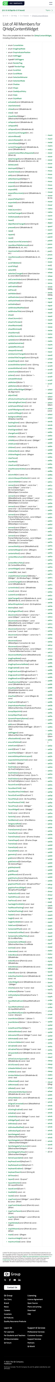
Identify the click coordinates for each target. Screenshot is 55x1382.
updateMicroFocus (15, 346)
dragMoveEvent (14, 678)
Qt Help (14, 16)
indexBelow (13, 966)
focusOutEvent (14, 795)
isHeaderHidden (14, 1068)
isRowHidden (13, 1097)
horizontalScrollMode (16, 941)
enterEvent (12, 745)
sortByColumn (14, 336)
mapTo (10, 1216)
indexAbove (12, 954)
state (50, 946)
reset (10, 237)
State (15, 94)
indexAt (11, 960)
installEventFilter (15, 1028)
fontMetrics (12, 820)
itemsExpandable (15, 1157)
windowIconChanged (16, 353)
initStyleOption (14, 995)
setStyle (51, 788)
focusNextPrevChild (16, 791)
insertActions (13, 1022)
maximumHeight (14, 1238)
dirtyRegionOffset (15, 611)
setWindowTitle (14, 311)
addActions (12, 385)
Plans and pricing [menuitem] (34, 1306)
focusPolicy (12, 798)
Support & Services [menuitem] (36, 1327)
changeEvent (13, 433)
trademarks (6, 1260)
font (9, 813)
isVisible (11, 1113)
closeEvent (12, 465)
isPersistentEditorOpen (17, 1091)
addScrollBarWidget (16, 389)
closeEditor (12, 116)
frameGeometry (14, 829)
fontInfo (11, 816)
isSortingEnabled (15, 1109)
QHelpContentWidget (42, 35)
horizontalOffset (14, 928)
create (10, 572)
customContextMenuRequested (21, 152)
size (49, 902)
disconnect (12, 614)
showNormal (13, 332)
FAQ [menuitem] (29, 1314)
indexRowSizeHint (15, 976)
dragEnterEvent (14, 671)
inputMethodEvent (15, 1000)
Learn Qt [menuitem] (8, 1327)
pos (49, 251)
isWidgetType (13, 1120)
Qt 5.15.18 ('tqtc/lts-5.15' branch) (13, 10)
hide (10, 206)
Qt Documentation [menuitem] (11, 1339)
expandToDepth (14, 199)
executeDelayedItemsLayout (19, 756)
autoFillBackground (16, 409)
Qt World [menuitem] (31, 1346)
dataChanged (13, 158)
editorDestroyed (14, 178)
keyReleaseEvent (15, 1165)
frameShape (13, 840)
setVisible (12, 304)
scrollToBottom (14, 262)
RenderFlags (20, 66)
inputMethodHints (15, 1006)
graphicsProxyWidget (16, 887)
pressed (11, 227)
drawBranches (14, 682)
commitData (13, 143)
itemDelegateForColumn (18, 1146)
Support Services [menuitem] (34, 1339)
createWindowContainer (18, 575)
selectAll (11, 269)
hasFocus (12, 900)
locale (10, 1195)
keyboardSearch (14, 1172)
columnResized (14, 139)
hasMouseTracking (15, 907)
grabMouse (12, 870)
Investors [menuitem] (8, 1314)
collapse (11, 122)
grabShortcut (13, 878)
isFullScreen (13, 1064)
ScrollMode (17, 73)
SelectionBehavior (20, 77)
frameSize (12, 843)
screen (50, 362)
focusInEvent (13, 784)
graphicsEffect (14, 883)
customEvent (13, 594)
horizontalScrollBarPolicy (18, 936)
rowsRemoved (14, 256)
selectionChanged (15, 273)
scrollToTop (12, 266)
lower (10, 220)
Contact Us (12, 1287)
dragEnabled (13, 667)
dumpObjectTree (14, 715)
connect (11, 485)
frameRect (12, 833)
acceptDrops (13, 360)
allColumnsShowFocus (17, 398)
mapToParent (13, 1228)
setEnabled (12, 286)
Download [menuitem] (32, 1310)
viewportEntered (15, 350)
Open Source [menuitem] (33, 1303)
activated (11, 102)
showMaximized (14, 325)
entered (11, 182)
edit (9, 175)
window (51, 1101)
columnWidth (13, 481)
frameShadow (13, 836)
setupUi (51, 884)
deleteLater (12, 164)
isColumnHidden (14, 1042)
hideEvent (12, 925)
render (50, 286)
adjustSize (12, 395)
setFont (51, 567)
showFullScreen (14, 321)
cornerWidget (13, 568)
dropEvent (12, 702)
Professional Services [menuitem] (36, 1331)
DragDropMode (19, 48)
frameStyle (12, 847)
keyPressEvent (14, 1161)
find (9, 763)
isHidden (11, 1071)
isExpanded (13, 1052)
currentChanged (14, 147)
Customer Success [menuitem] (35, 1335)
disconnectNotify (15, 654)
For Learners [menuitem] (9, 1331)
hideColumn (13, 209)
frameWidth (13, 850)
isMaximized (13, 1081)
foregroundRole (14, 823)
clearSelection (13, 105)
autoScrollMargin (15, 413)
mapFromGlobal (14, 1205)
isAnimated (12, 1038)
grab (10, 858)
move (50, 188)
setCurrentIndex (14, 279)
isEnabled (12, 1045)
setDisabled (13, 282)
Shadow (16, 84)
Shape (15, 87)
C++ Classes (24, 16)
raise (10, 230)
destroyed (12, 168)
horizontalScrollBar (15, 932)
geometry (12, 854)
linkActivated (13, 216)
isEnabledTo (13, 1049)
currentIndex (13, 587)
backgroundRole (14, 416)
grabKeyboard (13, 867)
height (10, 918)
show (10, 314)
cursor (10, 591)
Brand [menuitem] (6, 1303)
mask (10, 1234)
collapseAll (12, 125)
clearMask (12, 461)
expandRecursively (15, 193)
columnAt (12, 474)
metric (50, 145)
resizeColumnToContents (18, 241)
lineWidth (12, 1192)
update (11, 339)
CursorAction (18, 45)
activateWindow (14, 378)
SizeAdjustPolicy (19, 91)
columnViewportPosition (18, 478)
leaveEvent (12, 1188)
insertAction (13, 1018)
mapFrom (12, 1199)
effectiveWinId (14, 738)
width (50, 1094)
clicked (11, 109)
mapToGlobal (13, 1222)
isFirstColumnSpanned (17, 1058)
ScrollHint (17, 70)
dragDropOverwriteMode (18, 664)
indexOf (11, 972)
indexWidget (13, 981)
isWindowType (14, 1130)
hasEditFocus (13, 896)
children (11, 447)
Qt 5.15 (5, 16)
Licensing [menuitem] (32, 1295)
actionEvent (13, 371)
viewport (51, 1060)
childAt (11, 436)
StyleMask (17, 98)
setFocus (11, 289)
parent (50, 244)
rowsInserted (13, 251)
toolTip (50, 986)
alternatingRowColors (17, 402)
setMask (51, 659)
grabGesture (13, 861)
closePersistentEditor (16, 468)
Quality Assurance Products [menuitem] (15, 1321)
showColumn (13, 318)
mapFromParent (14, 1211)
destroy (11, 607)
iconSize (11, 947)
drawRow (12, 687)
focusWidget (13, 809)
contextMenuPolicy (15, 562)
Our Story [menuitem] (8, 1299)
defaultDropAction (15, 604)
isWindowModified (15, 1127)
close (10, 112)
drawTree (11, 696)
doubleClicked (13, 171)
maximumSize (13, 1241)
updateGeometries (15, 343)
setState (51, 781)
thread (50, 978)
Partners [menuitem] (31, 1342)
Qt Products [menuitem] (8, 1317)
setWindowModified (16, 307)
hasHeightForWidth (16, 904)
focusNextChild (14, 788)
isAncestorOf (13, 1035)
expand (11, 186)
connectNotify (13, 546)
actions (11, 375)
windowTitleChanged (16, 357)
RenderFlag (17, 63)
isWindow (12, 1123)
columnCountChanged (17, 132)
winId (50, 1098)
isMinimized (13, 1084)
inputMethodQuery (15, 1012)
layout (10, 1179)
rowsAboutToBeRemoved (18, 245)
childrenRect (13, 450)
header (11, 914)
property (51, 258)
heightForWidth (14, 921)
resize (50, 323)
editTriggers (12, 732)
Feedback (8, 1363)
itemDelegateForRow (16, 1151)
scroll (50, 365)
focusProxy (12, 805)
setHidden (12, 293)
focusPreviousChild (16, 802)
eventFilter (12, 752)
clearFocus (12, 458)
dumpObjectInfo (14, 711)
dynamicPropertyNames (18, 718)
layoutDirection (14, 1182)
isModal (11, 1088)
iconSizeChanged (15, 213)
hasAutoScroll (13, 893)
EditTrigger (17, 55)
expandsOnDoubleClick (17, 759)
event (10, 749)
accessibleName (14, 368)
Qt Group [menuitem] (8, 1295)
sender (50, 421)
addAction (12, 382)
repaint (11, 234)
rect (49, 265)
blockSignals (13, 429)
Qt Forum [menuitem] (7, 1342)
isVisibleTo (12, 1116)
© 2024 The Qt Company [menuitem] (13, 1361)
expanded (12, 202)
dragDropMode (14, 658)
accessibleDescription (16, 364)
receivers (51, 261)
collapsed (12, 129)
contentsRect (13, 553)
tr (48, 993)
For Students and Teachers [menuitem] (14, 1335)
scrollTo (51, 383)
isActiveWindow (14, 1031)
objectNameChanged (16, 223)
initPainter (12, 991)
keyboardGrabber (15, 1168)
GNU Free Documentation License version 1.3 (37, 1256)
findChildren (13, 772)
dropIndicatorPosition (16, 705)
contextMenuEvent (15, 556)
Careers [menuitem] (7, 1310)
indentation (12, 951)
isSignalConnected (15, 1103)
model (50, 167)
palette (50, 240)
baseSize (11, 426)
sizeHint (51, 911)
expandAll (12, 189)
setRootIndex (13, 297)
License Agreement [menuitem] (35, 1299)
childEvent (12, 443)
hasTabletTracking (15, 911)
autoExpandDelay (15, 405)
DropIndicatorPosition (21, 52)
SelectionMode (19, 80)
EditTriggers (19, 59)
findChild (11, 766)
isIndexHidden (14, 1075)
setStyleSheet (13, 300)
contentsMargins (15, 549)
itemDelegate (13, 1134)
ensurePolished (14, 742)
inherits (11, 987)
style (50, 957)
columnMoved (14, 136)
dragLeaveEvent (14, 674)
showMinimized (14, 329)
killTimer (11, 1175)
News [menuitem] (6, 1306)
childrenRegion (14, 454)
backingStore (13, 422)
